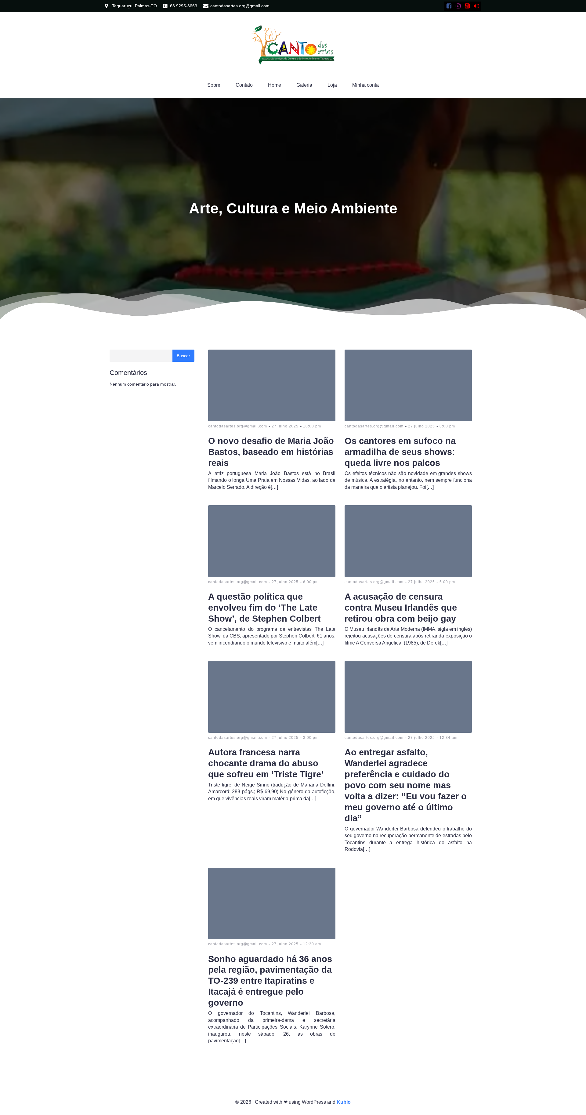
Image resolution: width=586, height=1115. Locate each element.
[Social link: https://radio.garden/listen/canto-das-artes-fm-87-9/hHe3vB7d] (476, 6)
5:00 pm (447, 582)
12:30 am (312, 944)
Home (274, 85)
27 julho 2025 (285, 426)
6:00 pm (311, 582)
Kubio (344, 1102)
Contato (244, 85)
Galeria (304, 85)
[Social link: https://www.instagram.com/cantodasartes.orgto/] (458, 6)
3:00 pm (311, 737)
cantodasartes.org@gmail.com (237, 426)
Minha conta (365, 85)
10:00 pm (312, 426)
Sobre (213, 85)
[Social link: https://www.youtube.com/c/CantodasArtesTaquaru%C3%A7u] (467, 6)
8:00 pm (447, 426)
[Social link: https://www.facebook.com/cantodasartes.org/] (449, 6)
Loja (332, 85)
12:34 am (449, 737)
